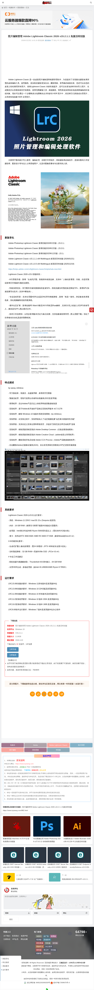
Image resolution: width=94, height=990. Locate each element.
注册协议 (6, 939)
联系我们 (15, 936)
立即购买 (12, 655)
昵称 (6, 913)
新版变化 (6, 959)
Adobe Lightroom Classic (58, 745)
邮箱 (35, 913)
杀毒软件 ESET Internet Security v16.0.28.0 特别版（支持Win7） (13, 867)
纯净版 (38, 940)
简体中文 (39, 946)
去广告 (46, 936)
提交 (11, 919)
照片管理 (81, 745)
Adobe (35, 745)
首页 (5, 7)
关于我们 (6, 936)
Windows (47, 953)
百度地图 (47, 963)
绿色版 (55, 943)
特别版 (58, 750)
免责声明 (24, 936)
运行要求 (6, 970)
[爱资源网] (47, 2)
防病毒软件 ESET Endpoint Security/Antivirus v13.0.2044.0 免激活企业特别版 (80, 867)
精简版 (38, 950)
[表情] (87, 907)
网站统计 (54, 963)
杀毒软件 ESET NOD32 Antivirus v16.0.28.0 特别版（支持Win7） (35, 867)
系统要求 (6, 966)
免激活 (12, 745)
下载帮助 (27, 770)
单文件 (46, 950)
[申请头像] (88, 889)
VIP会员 (15, 939)
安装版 (47, 943)
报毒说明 (35, 770)
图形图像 (20, 7)
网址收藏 (24, 939)
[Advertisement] (47, 60)
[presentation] (78, 820)
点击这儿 (23, 767)
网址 (64, 913)
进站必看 (43, 770)
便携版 (53, 936)
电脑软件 (12, 7)
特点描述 (6, 962)
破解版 (38, 953)
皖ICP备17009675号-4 (61, 982)
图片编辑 (12, 750)
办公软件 (48, 946)
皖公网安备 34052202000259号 (38, 982)
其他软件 (47, 940)
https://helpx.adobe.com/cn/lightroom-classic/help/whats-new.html (34, 269)
